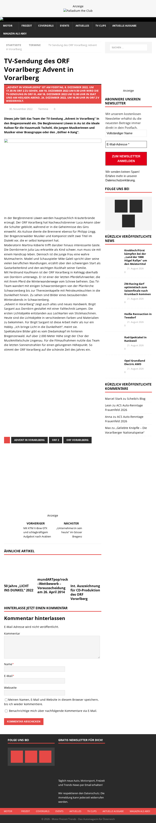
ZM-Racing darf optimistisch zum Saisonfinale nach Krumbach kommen (137, 289)
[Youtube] (128, 221)
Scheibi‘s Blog (136, 399)
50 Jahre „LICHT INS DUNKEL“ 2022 (18, 588)
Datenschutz (44, 396)
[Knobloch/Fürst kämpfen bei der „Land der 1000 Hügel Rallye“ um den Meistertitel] (113, 255)
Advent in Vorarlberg (29, 440)
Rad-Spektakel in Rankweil (135, 339)
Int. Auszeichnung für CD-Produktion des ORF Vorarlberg (85, 592)
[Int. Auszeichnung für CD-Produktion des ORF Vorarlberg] (85, 570)
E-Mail (8, 676)
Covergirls (46, 25)
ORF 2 (55, 440)
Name (8, 664)
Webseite (10, 688)
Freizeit (27, 25)
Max (108, 428)
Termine (43, 109)
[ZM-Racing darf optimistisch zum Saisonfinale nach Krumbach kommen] (113, 288)
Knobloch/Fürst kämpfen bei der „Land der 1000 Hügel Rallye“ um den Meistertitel (135, 257)
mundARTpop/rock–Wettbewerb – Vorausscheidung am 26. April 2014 (52, 585)
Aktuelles (82, 25)
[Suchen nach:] (128, 47)
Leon (108, 405)
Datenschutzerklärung (120, 180)
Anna (108, 417)
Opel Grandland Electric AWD (134, 362)
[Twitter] (136, 206)
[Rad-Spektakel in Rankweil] (113, 342)
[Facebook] (121, 206)
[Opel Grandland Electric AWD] (113, 365)
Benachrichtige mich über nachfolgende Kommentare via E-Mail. (53, 711)
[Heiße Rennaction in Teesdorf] (113, 318)
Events (64, 25)
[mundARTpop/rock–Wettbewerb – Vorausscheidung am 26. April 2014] (52, 567)
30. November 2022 (20, 109)
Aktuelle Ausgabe (124, 25)
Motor (7, 25)
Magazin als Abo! (14, 33)
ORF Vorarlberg (77, 440)
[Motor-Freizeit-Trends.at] (18, 19)
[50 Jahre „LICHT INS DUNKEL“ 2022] (19, 570)
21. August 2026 (135, 268)
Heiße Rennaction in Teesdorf (138, 315)
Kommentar (12, 633)
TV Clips (100, 25)
